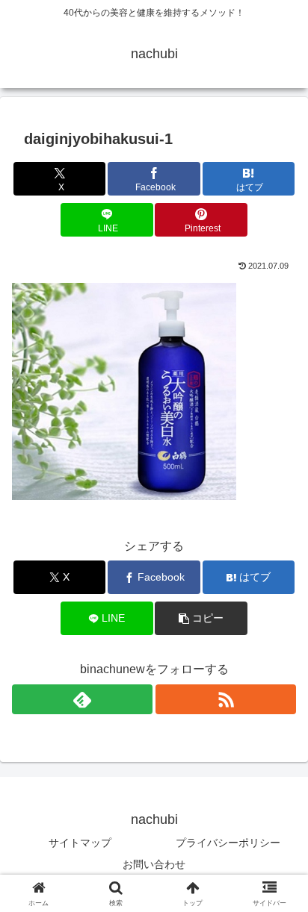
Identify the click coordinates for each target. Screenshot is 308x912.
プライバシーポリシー (228, 843)
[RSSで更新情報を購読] (225, 699)
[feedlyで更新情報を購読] (82, 699)
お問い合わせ (154, 864)
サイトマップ (80, 843)
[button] (201, 618)
